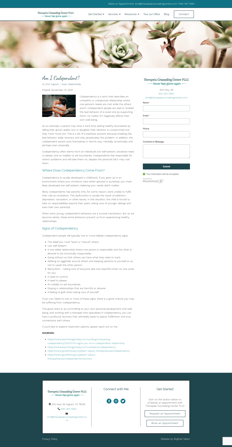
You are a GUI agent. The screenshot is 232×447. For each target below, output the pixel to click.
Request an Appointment (165, 413)
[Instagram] (116, 401)
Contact (184, 14)
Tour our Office (151, 14)
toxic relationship (71, 84)
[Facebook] (109, 401)
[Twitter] (123, 401)
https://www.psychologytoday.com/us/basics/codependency (82, 347)
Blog (166, 14)
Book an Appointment (164, 423)
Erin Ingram (52, 84)
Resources (131, 14)
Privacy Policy (49, 438)
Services (113, 14)
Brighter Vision (182, 438)
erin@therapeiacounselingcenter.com (166, 97)
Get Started (95, 14)
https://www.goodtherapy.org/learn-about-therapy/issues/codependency (89, 350)
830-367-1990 (166, 93)
